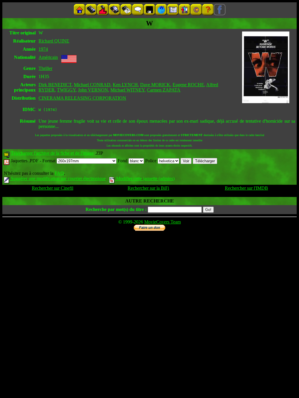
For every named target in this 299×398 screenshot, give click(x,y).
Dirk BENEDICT (55, 84)
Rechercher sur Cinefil (52, 188)
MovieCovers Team (162, 221)
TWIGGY (66, 89)
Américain (48, 57)
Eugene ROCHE (188, 84)
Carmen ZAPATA (163, 89)
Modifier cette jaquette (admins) (145, 178)
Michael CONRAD (92, 84)
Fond (123, 160)
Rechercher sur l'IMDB (246, 188)
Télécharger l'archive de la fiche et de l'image (52, 153)
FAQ (59, 173)
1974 (43, 49)
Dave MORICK (155, 84)
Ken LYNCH (125, 84)
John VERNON (93, 89)
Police (151, 160)
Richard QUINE (54, 40)
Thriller (45, 68)
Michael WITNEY (127, 89)
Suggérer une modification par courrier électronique (58, 178)
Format (49, 160)
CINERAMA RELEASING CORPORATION (82, 98)
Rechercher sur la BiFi (148, 188)
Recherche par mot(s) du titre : (116, 209)
